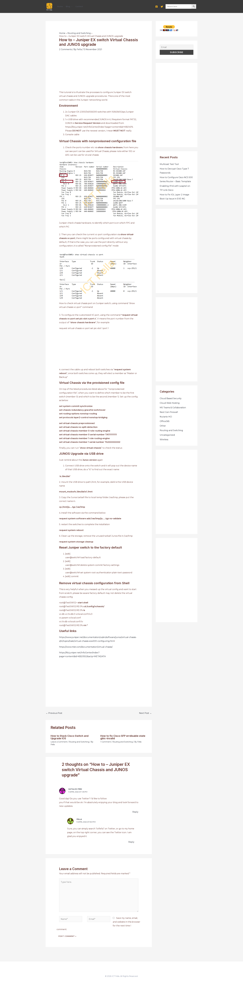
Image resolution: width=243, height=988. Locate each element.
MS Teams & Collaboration (173, 407)
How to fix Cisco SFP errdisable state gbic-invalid (122, 737)
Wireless (164, 439)
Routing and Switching (79, 742)
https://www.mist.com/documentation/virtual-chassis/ (86, 647)
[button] (71, 6)
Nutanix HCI (166, 416)
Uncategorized (167, 435)
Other (163, 426)
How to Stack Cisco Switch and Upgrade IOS (69, 737)
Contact (79, 6)
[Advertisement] (98, 72)
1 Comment (105, 742)
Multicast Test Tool (169, 164)
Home (60, 6)
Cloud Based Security (170, 398)
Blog (68, 6)
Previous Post (54, 713)
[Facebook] (156, 6)
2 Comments (65, 49)
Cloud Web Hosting (170, 403)
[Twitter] (162, 6)
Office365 (164, 421)
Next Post (145, 713)
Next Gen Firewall (169, 412)
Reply (135, 812)
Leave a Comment (59, 742)
